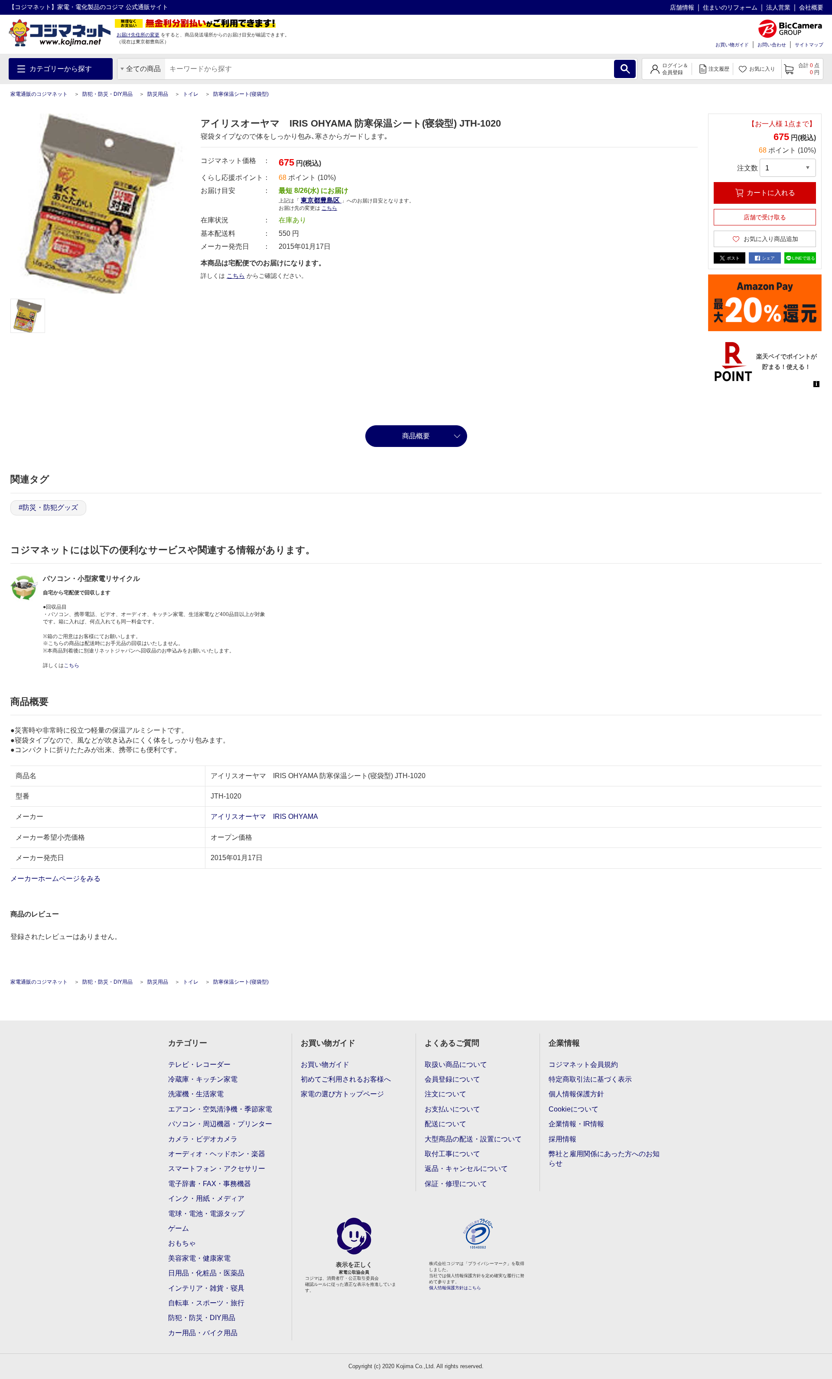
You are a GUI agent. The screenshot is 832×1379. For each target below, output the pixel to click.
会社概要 (811, 7)
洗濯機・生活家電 (196, 1094)
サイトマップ (809, 44)
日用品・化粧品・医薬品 (206, 1273)
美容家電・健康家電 (199, 1258)
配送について (445, 1124)
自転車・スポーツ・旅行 (206, 1303)
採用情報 (562, 1139)
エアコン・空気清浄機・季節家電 (220, 1109)
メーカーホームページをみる (56, 878)
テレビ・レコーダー (199, 1064)
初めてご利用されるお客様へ (346, 1079)
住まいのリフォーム (730, 7)
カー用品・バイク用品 (202, 1333)
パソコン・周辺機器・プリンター (220, 1124)
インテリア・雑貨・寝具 (206, 1288)
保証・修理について (456, 1183)
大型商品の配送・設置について (473, 1139)
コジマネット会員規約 (583, 1064)
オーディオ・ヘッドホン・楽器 (216, 1153)
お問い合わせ (771, 44)
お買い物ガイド (732, 44)
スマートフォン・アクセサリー (216, 1168)
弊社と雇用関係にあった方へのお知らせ (604, 1158)
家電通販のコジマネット (39, 94)
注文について (445, 1094)
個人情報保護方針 (576, 1094)
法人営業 (778, 7)
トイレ (190, 94)
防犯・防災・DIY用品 (107, 94)
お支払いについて (452, 1109)
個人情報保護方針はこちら (455, 1287)
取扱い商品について (456, 1064)
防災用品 (157, 94)
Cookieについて (573, 1109)
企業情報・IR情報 (576, 1124)
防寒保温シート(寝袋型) (241, 94)
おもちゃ (182, 1243)
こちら (236, 275)
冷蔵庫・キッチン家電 (202, 1079)
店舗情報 (682, 7)
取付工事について (452, 1153)
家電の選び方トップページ (342, 1094)
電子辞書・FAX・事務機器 (209, 1183)
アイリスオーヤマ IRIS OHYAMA (264, 816)
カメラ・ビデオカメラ (202, 1139)
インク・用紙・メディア (206, 1198)
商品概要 (416, 436)
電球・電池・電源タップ (206, 1213)
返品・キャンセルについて (466, 1168)
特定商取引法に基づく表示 (590, 1079)
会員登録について (452, 1079)
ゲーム (178, 1228)
